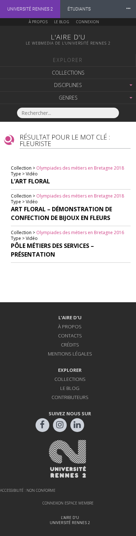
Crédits (70, 344)
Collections (68, 72)
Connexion (87, 21)
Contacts (70, 335)
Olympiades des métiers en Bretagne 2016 (80, 232)
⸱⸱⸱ (128, 8)
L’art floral (30, 181)
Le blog (61, 21)
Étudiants (79, 9)
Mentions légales (70, 353)
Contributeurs (69, 397)
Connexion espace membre (68, 503)
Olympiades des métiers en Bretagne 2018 (80, 168)
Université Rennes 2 (30, 9)
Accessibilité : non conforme (27, 490)
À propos (38, 21)
